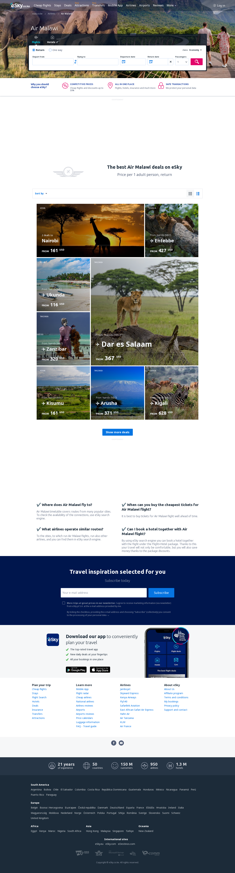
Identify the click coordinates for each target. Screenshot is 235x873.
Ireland (172, 807)
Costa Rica (94, 789)
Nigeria (61, 831)
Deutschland (117, 807)
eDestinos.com (126, 843)
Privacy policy (171, 705)
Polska (101, 813)
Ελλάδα (150, 807)
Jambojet (125, 689)
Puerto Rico (37, 794)
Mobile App (115, 5)
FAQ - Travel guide (86, 726)
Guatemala (135, 789)
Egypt (34, 831)
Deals (68, 5)
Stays (57, 5)
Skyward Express (129, 693)
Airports (144, 5)
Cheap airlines (84, 697)
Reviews (158, 5)
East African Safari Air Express (136, 709)
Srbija (121, 813)
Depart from (38, 57)
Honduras (148, 789)
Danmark (103, 807)
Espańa (130, 807)
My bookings (171, 701)
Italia (181, 807)
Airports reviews (85, 713)
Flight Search (39, 697)
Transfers (98, 5)
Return (40, 50)
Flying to (81, 57)
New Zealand (145, 831)
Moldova (54, 813)
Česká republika (86, 807)
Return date (153, 57)
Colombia (80, 789)
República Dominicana (114, 789)
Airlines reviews (84, 705)
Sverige (143, 813)
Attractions (82, 5)
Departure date (127, 57)
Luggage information (88, 722)
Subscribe (161, 593)
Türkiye (130, 831)
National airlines (85, 701)
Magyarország (39, 813)
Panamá (184, 789)
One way (57, 50)
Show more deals (117, 432)
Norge (77, 813)
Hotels (35, 701)
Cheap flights (42, 5)
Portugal (111, 813)
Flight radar (82, 693)
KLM (122, 722)
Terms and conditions (176, 697)
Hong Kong (92, 831)
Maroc (51, 831)
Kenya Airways (128, 697)
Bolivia (47, 789)
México (160, 789)
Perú (193, 789)
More (170, 5)
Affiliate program (173, 693)
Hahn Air (125, 713)
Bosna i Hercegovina (51, 807)
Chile (55, 789)
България (70, 807)
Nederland (66, 813)
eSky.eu (99, 843)
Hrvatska (161, 807)
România (132, 813)
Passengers (180, 57)
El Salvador (67, 789)
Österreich (89, 813)
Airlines (131, 5)
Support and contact (175, 709)
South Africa (74, 831)
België (34, 807)
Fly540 (123, 701)
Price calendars (84, 718)
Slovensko (154, 813)
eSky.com (110, 843)
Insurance (37, 709)
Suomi (165, 813)
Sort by (39, 193)
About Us (169, 689)
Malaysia (105, 831)
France (140, 807)
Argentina (36, 789)
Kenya (42, 831)
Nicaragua (171, 789)
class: (185, 49)
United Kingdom (40, 818)
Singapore (118, 831)
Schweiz (175, 813)
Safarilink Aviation (130, 705)
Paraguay (51, 794)
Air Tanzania (127, 718)
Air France (125, 726)
